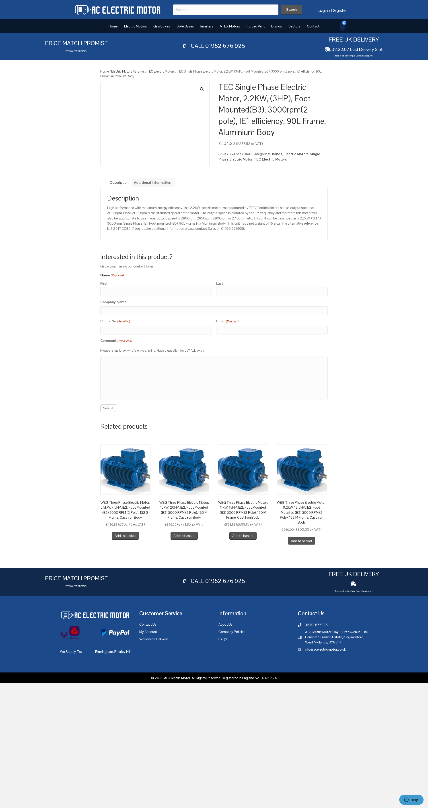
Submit (108, 422)
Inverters (206, 26)
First (103, 283)
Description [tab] (119, 182)
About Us (225, 637)
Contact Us (147, 637)
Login (323, 10)
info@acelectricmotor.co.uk (325, 662)
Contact (313, 26)
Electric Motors (135, 26)
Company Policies (231, 645)
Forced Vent (256, 26)
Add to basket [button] (125, 549)
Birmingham (104, 664)
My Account (148, 645)
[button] (291, 10)
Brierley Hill (122, 664)
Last (219, 283)
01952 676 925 (225, 46)
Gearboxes (161, 26)
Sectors (294, 26)
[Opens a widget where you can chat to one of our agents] (411, 800)
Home (113, 26)
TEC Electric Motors (161, 71)
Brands (276, 26)
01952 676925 (316, 638)
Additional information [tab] (152, 182)
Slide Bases (185, 26)
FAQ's (222, 652)
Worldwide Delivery (153, 652)
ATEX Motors (230, 26)
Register (339, 10)
